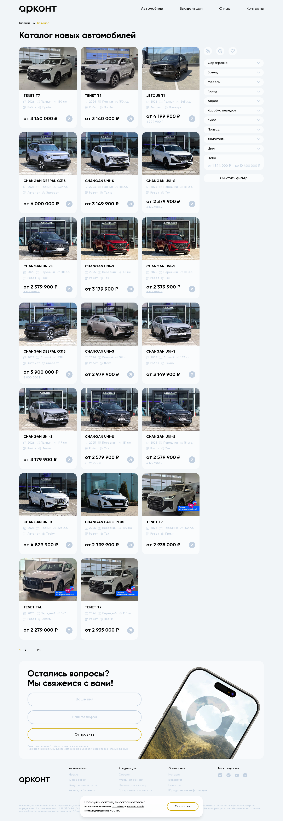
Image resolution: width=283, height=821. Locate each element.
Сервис (124, 774)
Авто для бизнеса (82, 790)
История (174, 774)
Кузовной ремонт (131, 779)
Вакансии (175, 779)
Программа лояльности (135, 790)
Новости (174, 785)
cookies (118, 806)
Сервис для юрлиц (132, 785)
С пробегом (77, 779)
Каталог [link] (43, 23)
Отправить (84, 734)
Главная (24, 23)
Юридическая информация (187, 790)
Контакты (255, 9)
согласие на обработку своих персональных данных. (96, 749)
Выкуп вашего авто (83, 785)
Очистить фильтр (234, 178)
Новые (73, 774)
